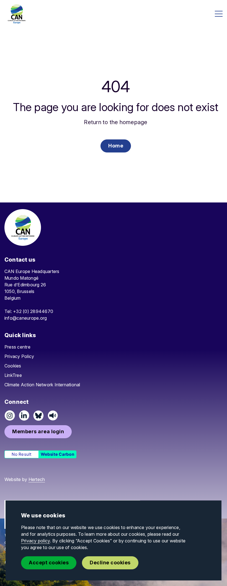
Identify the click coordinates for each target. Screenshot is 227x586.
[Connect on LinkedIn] (24, 415)
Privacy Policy (19, 356)
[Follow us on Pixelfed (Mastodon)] (38, 415)
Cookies (12, 366)
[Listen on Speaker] (53, 415)
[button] (115, 145)
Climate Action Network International (42, 384)
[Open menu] (219, 14)
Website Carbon (57, 454)
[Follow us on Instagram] (9, 415)
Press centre (17, 347)
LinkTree (13, 375)
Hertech (37, 479)
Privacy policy (35, 541)
